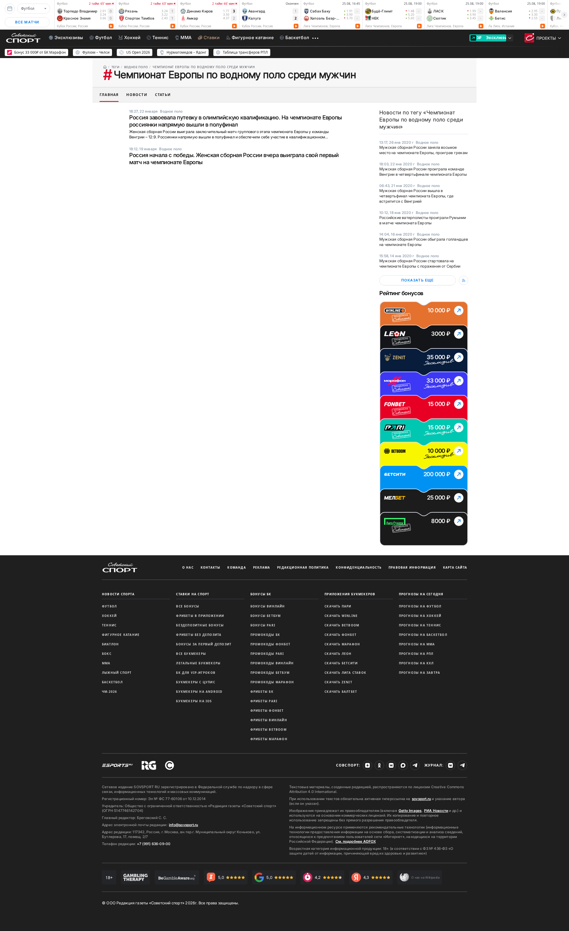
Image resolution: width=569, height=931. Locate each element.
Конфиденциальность (358, 567)
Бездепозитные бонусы (200, 625)
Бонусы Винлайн (267, 606)
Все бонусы (187, 606)
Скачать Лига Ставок (345, 673)
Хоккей (109, 616)
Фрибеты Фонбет (267, 710)
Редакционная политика (303, 567)
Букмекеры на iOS (194, 701)
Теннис (109, 625)
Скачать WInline (341, 616)
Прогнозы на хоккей (420, 616)
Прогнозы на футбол (420, 606)
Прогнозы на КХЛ (416, 663)
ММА (106, 663)
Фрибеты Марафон (268, 739)
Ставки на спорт (192, 594)
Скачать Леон (338, 654)
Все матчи (27, 22)
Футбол (109, 606)
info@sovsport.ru (183, 825)
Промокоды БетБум (270, 673)
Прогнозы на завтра (419, 673)
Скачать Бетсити (341, 663)
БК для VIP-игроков (195, 673)
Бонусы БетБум (265, 616)
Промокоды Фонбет (270, 644)
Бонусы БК (260, 594)
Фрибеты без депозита (198, 635)
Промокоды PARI (267, 654)
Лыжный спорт (117, 673)
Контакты (210, 567)
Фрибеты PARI (263, 701)
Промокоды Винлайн (272, 663)
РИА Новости (436, 810)
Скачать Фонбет (341, 635)
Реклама (261, 567)
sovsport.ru (421, 798)
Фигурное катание (121, 635)
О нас (188, 567)
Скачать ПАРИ (338, 606)
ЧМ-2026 (109, 692)
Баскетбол (112, 682)
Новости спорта (118, 594)
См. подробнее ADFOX (355, 841)
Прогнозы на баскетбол (423, 635)
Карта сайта (455, 567)
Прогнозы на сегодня (421, 594)
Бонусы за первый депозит (203, 644)
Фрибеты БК (262, 692)
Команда (236, 567)
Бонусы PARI (262, 625)
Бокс (106, 654)
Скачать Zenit (338, 682)
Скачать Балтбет (341, 692)
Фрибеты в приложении (200, 616)
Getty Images (410, 810)
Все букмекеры (191, 654)
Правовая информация (412, 567)
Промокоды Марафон (272, 682)
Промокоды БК (265, 635)
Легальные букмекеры (198, 663)
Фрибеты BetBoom (268, 729)
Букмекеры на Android (199, 692)
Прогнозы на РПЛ (416, 654)
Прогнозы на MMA (417, 644)
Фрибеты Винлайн (268, 720)
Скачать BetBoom (342, 625)
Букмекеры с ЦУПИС (195, 682)
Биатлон (110, 644)
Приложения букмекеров (350, 594)
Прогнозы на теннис (420, 625)
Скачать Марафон (342, 644)
